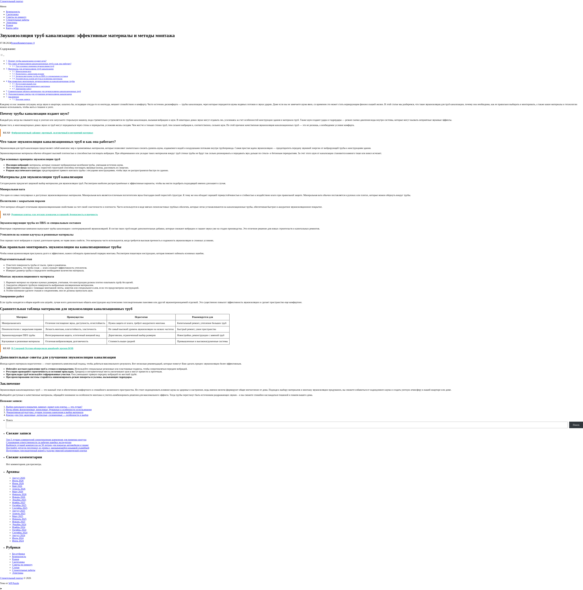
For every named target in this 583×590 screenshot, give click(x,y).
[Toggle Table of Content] (2, 55)
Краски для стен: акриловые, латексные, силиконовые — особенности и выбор (47, 415)
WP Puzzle (14, 583)
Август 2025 (18, 510)
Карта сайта (12, 28)
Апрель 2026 (18, 489)
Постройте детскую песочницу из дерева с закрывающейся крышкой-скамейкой (47, 448)
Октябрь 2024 (19, 530)
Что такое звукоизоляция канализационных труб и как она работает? (39, 63)
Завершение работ (23, 89)
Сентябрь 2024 (19, 532)
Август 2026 (18, 478)
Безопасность (13, 11)
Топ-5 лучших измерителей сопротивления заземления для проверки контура (46, 439)
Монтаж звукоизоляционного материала (33, 86)
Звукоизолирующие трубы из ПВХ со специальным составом (42, 76)
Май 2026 (17, 486)
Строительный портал (11, 1)
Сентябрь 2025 (19, 508)
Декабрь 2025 (19, 500)
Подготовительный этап (26, 84)
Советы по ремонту (16, 17)
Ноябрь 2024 (18, 527)
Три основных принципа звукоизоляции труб (35, 66)
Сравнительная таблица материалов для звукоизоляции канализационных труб (44, 91)
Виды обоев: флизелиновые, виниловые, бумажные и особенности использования (49, 409)
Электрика (11, 22)
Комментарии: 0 (26, 43)
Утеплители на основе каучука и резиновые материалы (39, 78)
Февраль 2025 (19, 519)
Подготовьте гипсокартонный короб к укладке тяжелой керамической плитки (46, 450)
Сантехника (12, 14)
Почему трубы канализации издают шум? (27, 61)
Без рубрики (18, 553)
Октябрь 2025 (19, 505)
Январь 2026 (18, 497)
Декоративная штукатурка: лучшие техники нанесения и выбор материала (44, 412)
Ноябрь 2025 (18, 502)
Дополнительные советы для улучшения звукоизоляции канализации (40, 94)
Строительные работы (17, 20)
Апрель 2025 (18, 513)
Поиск (9, 420)
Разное (9, 25)
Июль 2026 (18, 480)
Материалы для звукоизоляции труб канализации (31, 69)
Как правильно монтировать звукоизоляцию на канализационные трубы (41, 81)
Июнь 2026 (18, 483)
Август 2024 (18, 535)
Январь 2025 (18, 521)
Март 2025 (17, 516)
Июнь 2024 (18, 541)
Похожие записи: (23, 99)
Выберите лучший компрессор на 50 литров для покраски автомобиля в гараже (47, 445)
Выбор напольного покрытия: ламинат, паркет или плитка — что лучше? (44, 407)
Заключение (13, 97)
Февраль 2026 (19, 494)
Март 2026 (17, 491)
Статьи (15, 567)
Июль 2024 (18, 538)
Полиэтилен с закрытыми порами (30, 74)
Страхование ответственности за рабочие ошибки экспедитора (38, 442)
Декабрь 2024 (19, 524)
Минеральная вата (23, 71)
